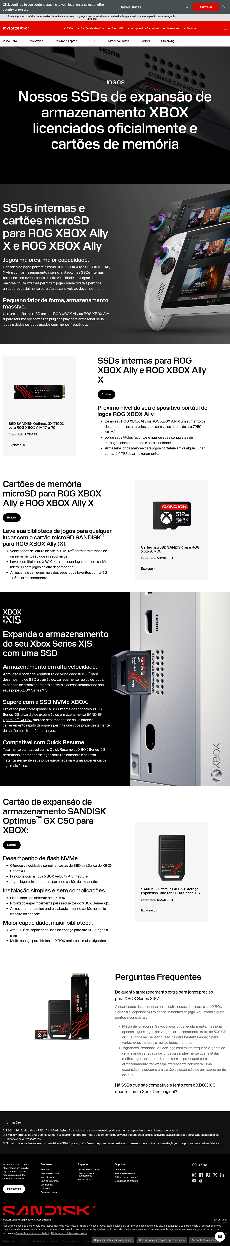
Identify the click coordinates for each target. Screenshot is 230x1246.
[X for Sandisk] (215, 1175)
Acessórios (172, 28)
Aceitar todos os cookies (205, 1240)
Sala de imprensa (50, 1180)
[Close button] (224, 7)
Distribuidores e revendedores (86, 1174)
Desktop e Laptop (66, 41)
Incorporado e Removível (145, 28)
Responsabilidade (50, 1173)
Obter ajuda (121, 1169)
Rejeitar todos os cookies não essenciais (162, 1240)
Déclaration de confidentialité (32, 1233)
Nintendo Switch (118, 41)
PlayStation (36, 41)
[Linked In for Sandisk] (222, 1175)
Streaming (167, 41)
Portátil (145, 41)
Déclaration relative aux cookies (69, 1233)
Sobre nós (46, 1169)
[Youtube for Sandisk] (194, 1181)
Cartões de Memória (92, 28)
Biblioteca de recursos (126, 1177)
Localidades (47, 1184)
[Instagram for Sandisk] (194, 1175)
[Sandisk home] (16, 28)
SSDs (70, 28)
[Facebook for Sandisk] (201, 1175)
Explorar (106, 394)
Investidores (47, 1177)
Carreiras (46, 1188)
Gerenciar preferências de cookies (113, 1240)
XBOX (92, 41)
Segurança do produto (126, 1180)
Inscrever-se (14, 1188)
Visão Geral (10, 41)
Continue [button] (206, 7)
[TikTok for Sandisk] (208, 1175)
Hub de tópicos (85, 1179)
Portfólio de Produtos (89, 1169)
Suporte (191, 28)
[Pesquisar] (225, 28)
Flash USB (117, 28)
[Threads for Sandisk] (201, 1181)
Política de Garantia (125, 1173)
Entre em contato (50, 1192)
